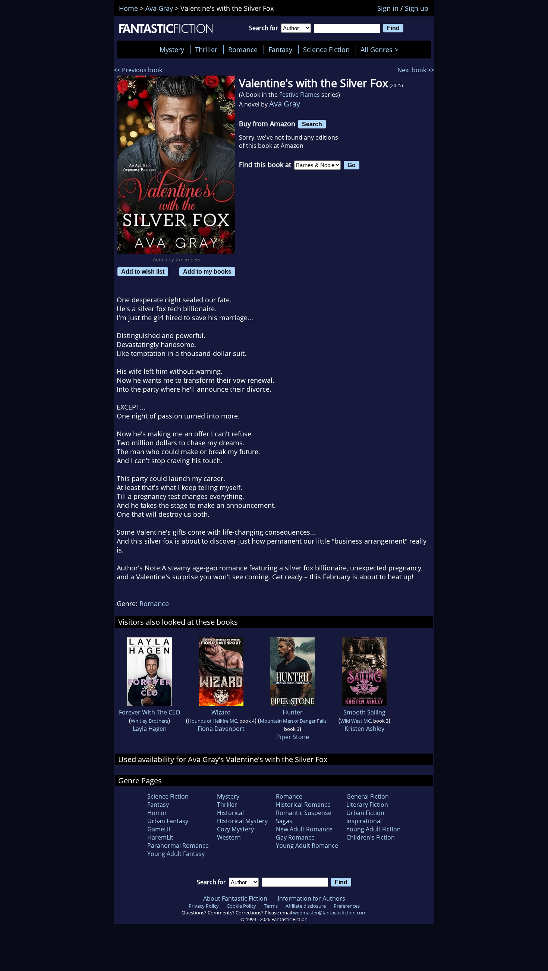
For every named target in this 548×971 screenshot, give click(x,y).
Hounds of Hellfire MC (212, 720)
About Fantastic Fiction (235, 898)
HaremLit (160, 837)
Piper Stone (292, 737)
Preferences (347, 905)
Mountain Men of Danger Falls (293, 720)
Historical (230, 813)
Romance (243, 49)
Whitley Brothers (149, 720)
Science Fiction (326, 49)
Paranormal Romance (178, 845)
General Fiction (367, 796)
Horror (157, 813)
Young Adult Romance (307, 845)
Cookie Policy (241, 905)
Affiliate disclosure (306, 905)
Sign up (416, 8)
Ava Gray (284, 104)
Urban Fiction (365, 813)
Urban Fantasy (167, 821)
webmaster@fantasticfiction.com (329, 912)
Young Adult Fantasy (176, 854)
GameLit (159, 829)
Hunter (293, 712)
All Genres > (381, 49)
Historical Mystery (242, 821)
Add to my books (207, 271)
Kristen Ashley (364, 729)
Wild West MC (355, 720)
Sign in (388, 8)
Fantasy (280, 49)
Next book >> (415, 70)
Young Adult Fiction (373, 829)
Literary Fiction (367, 804)
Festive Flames (299, 94)
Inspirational (364, 821)
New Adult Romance (304, 829)
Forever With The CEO (149, 712)
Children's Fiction (370, 837)
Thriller (206, 49)
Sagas (284, 821)
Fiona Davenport (221, 729)
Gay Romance (295, 837)
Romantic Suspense (303, 813)
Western (229, 837)
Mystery (172, 49)
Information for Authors (311, 898)
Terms (271, 905)
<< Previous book (138, 70)
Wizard (221, 712)
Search (312, 124)
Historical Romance (303, 804)
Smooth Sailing (364, 712)
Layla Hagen (150, 729)
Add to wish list (142, 271)
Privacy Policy (204, 905)
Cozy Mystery (235, 829)
